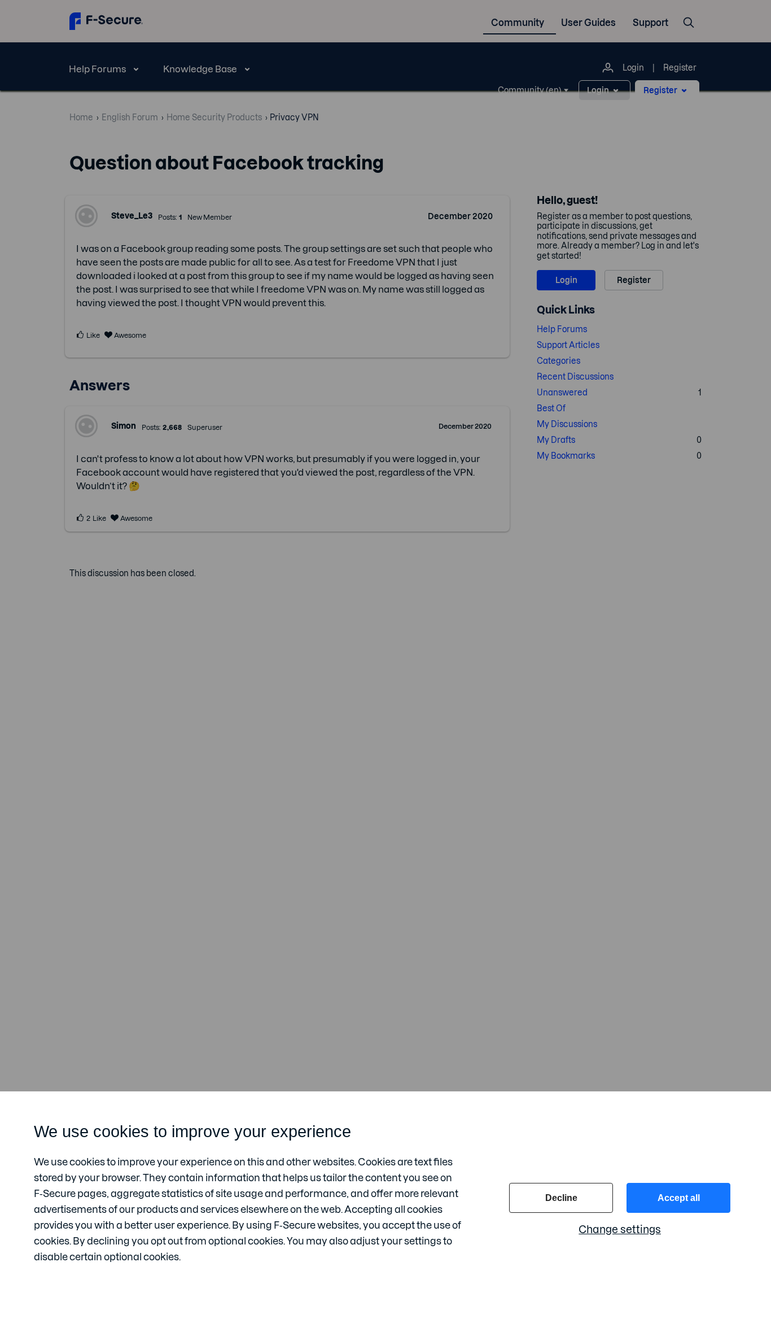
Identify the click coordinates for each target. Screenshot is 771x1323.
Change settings (620, 1229)
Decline (561, 1198)
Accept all (679, 1198)
